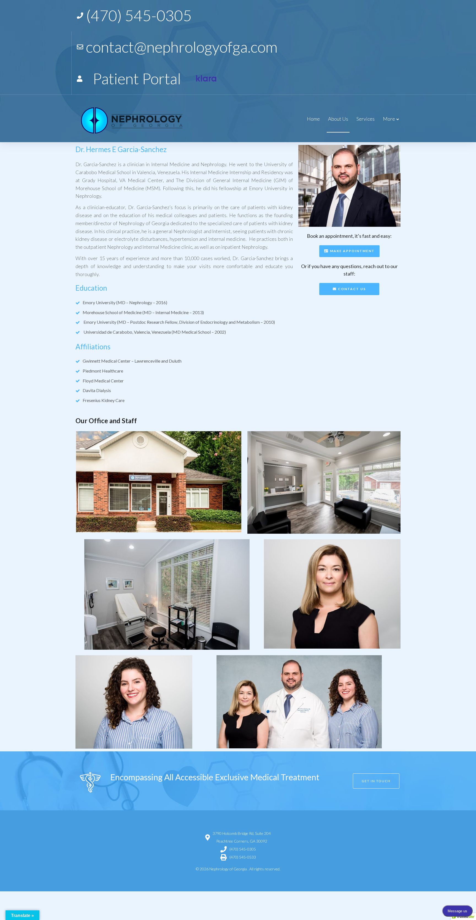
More (389, 119)
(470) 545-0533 (242, 857)
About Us (338, 119)
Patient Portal (137, 78)
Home (313, 119)
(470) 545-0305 (242, 849)
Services (365, 119)
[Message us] (206, 78)
